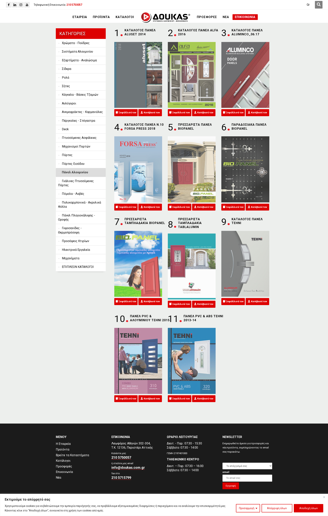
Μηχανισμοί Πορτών (76, 146)
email (225, 472)
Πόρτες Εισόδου (73, 164)
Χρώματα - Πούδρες (76, 43)
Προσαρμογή (246, 508)
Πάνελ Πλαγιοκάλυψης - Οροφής (76, 217)
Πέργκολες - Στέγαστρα (78, 120)
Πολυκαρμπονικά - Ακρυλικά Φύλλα (79, 204)
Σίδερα (66, 69)
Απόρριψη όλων (277, 508)
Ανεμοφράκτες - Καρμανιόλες (82, 112)
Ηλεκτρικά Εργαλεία (76, 250)
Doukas (5, 420)
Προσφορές (64, 466)
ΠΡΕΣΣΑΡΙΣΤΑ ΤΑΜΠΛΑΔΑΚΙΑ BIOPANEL (145, 221)
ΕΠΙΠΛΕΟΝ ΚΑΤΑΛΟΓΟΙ (78, 267)
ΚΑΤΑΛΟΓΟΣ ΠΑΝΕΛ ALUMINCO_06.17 (247, 32)
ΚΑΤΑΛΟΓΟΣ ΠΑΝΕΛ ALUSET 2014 (140, 32)
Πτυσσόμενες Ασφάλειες (79, 138)
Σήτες (66, 86)
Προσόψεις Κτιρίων (75, 241)
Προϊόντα (62, 449)
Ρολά (65, 77)
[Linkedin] (15, 5)
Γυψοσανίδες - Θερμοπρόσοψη (70, 230)
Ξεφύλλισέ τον (127, 112)
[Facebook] (9, 5)
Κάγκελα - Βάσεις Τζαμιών (80, 94)
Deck (65, 129)
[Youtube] (27, 5)
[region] (164, 505)
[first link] (318, 5)
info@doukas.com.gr (128, 467)
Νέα (58, 477)
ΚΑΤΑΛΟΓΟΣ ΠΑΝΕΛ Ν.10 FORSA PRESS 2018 (144, 126)
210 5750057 (121, 457)
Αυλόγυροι (69, 103)
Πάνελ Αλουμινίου (75, 172)
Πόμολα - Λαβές (73, 194)
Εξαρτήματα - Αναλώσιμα (79, 60)
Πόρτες (67, 155)
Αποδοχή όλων (308, 508)
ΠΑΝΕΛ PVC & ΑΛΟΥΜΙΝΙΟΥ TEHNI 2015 (150, 318)
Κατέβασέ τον (151, 112)
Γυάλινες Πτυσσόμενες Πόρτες (76, 183)
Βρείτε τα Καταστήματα (72, 455)
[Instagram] (21, 5)
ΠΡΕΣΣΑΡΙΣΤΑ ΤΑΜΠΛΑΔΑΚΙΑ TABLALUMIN (190, 223)
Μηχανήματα (70, 258)
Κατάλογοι (63, 460)
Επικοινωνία (64, 472)
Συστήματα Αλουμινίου (77, 51)
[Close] (324, 497)
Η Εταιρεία (63, 444)
